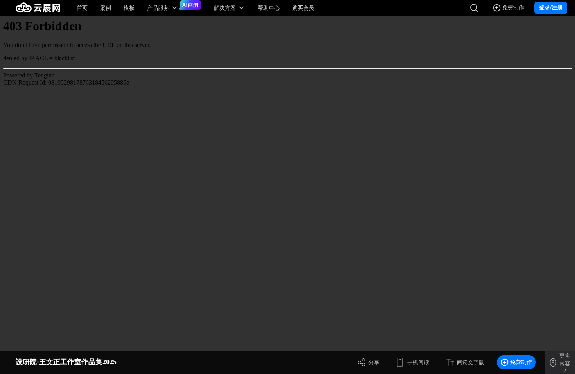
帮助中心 (269, 7)
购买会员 (303, 7)
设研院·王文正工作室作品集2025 (66, 362)
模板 (129, 7)
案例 (105, 7)
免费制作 (521, 362)
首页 (82, 7)
